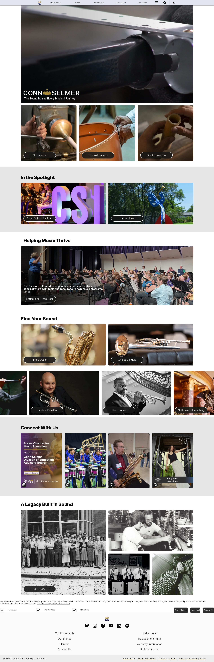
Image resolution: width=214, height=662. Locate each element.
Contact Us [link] (64, 649)
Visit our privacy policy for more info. (53, 603)
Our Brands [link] (64, 638)
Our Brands (55, 2)
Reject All (195, 610)
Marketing (84, 610)
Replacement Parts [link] (149, 638)
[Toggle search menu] (165, 2)
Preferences (49, 610)
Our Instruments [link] (64, 633)
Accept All (208, 610)
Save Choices (181, 610)
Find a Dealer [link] (149, 633)
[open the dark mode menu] (174, 2)
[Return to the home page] (107, 619)
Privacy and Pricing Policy (192, 658)
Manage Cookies (147, 658)
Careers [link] (64, 644)
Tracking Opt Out (167, 658)
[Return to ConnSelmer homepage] (40, 2)
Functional (12, 610)
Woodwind (99, 2)
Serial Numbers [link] (149, 649)
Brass (77, 2)
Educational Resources (39, 298)
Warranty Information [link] (149, 644)
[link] (87, 625)
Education (142, 2)
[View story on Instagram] (41, 460)
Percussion (121, 2)
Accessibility (128, 658)
